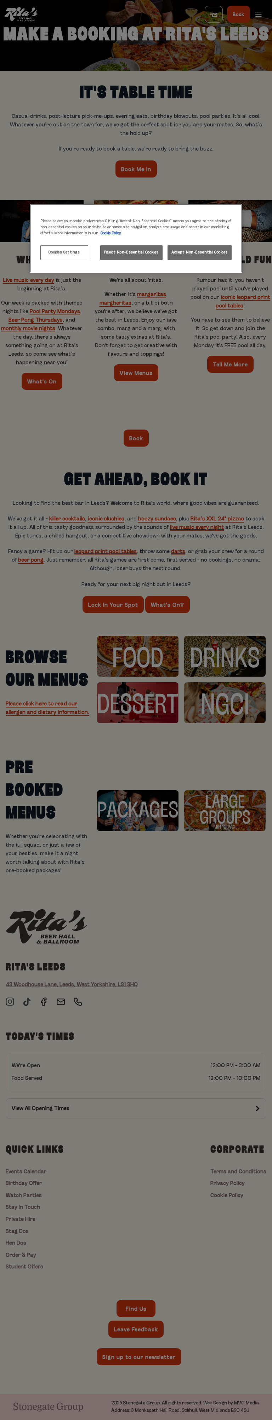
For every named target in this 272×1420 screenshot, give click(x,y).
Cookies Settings (64, 252)
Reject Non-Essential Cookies (131, 252)
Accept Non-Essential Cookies (199, 252)
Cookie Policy (111, 233)
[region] (136, 238)
